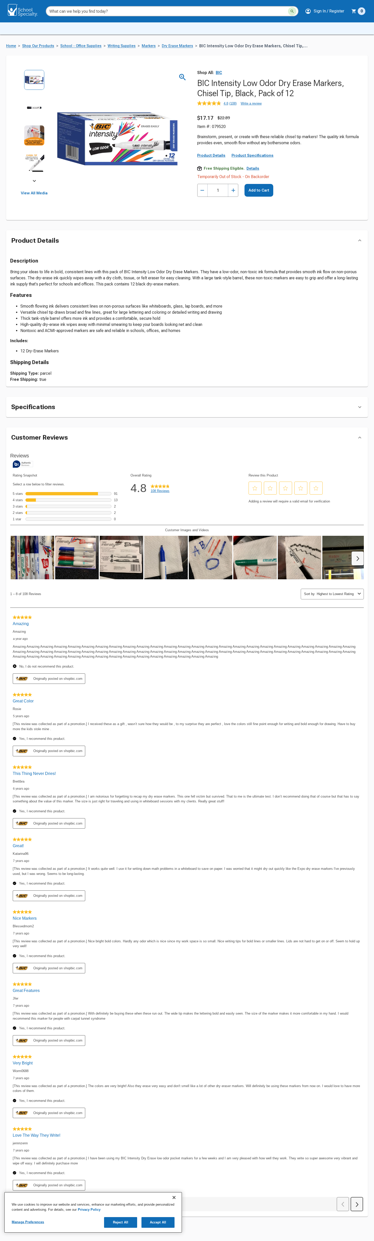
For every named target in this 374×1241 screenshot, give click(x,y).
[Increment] (233, 190)
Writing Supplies (122, 46)
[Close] (174, 1197)
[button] (324, 11)
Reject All (120, 1222)
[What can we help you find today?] (292, 11)
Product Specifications (253, 155)
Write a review (251, 103)
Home (11, 46)
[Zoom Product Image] (182, 77)
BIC (219, 72)
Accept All (158, 1222)
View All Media (34, 193)
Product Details (211, 155)
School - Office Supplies (81, 46)
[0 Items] (353, 11)
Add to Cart (259, 190)
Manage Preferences (28, 1222)
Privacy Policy (89, 1209)
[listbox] (34, 125)
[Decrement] (202, 190)
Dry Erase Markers (177, 46)
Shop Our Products (38, 46)
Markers (149, 46)
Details (253, 168)
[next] (34, 182)
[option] (34, 83)
